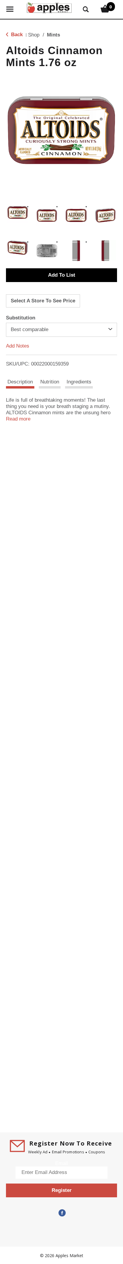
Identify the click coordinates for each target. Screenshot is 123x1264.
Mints (53, 35)
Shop (33, 35)
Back (16, 34)
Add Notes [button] (17, 345)
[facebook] (61, 1213)
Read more (18, 419)
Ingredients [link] (79, 382)
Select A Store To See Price (43, 301)
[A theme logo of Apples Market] (49, 7)
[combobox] (61, 329)
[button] (17, 212)
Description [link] (20, 382)
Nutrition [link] (49, 382)
